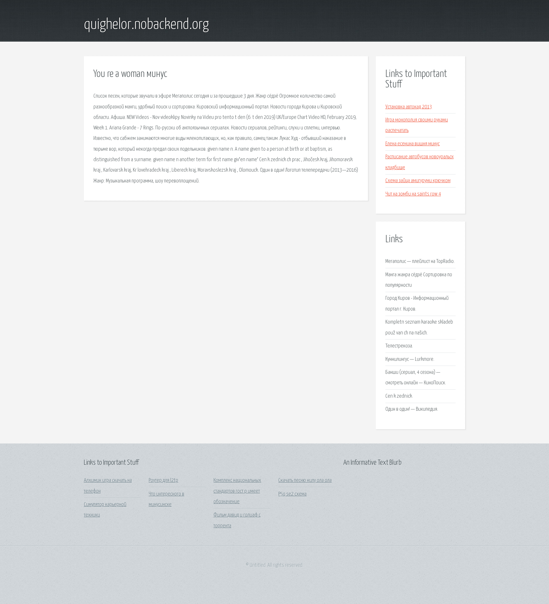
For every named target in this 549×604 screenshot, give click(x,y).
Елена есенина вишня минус (412, 144)
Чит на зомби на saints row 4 (413, 194)
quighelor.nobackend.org (146, 24)
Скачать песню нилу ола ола (305, 480)
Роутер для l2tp (163, 480)
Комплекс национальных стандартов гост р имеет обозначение (237, 491)
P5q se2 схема (292, 494)
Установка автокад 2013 (408, 107)
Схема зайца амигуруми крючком (418, 180)
